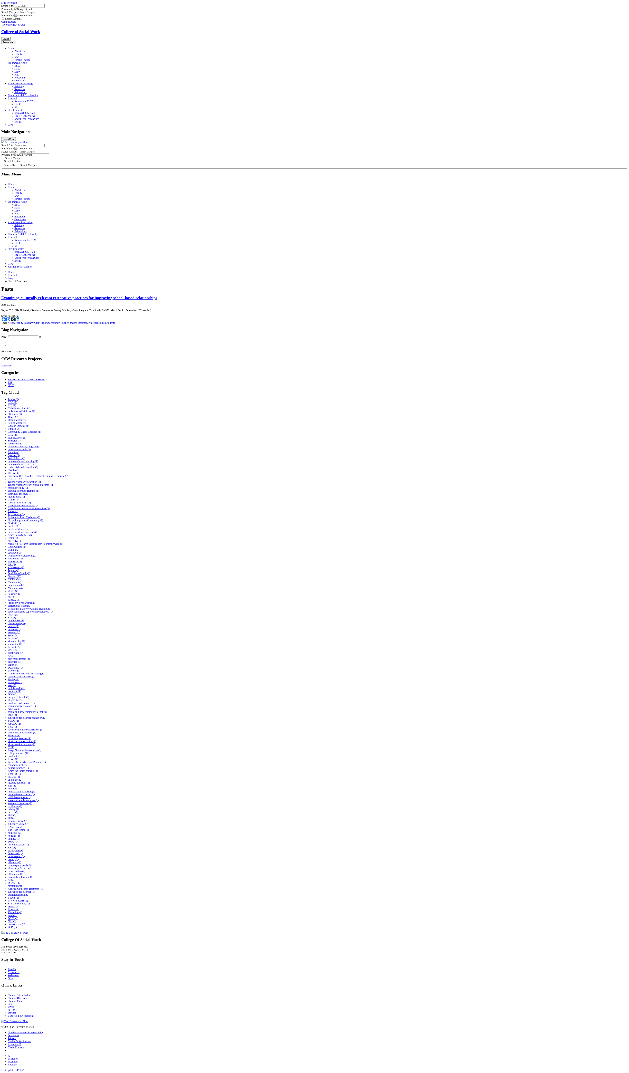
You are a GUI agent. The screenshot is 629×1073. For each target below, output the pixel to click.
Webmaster (13, 975)
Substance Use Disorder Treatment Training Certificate (38, 476)
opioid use (15, 779)
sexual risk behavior (20, 803)
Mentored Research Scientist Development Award (35, 543)
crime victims (16, 871)
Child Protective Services (23, 505)
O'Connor (15, 414)
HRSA (13, 473)
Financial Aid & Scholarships (23, 95)
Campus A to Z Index (19, 995)
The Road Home (18, 829)
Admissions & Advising (20, 83)
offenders (14, 862)
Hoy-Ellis (14, 700)
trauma (13, 499)
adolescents (15, 443)
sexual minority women (22, 706)
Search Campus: (9, 12)
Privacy (12, 1038)
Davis (13, 906)
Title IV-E (15, 561)
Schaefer (14, 440)
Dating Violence (18, 420)
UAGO (13, 650)
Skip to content (9, 2)
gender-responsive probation (24, 481)
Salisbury (14, 594)
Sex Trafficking (18, 529)
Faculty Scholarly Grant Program (32, 322)
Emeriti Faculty (22, 59)
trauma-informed (78, 322)
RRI (12, 847)
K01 (12, 405)
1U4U (13, 417)
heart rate (14, 691)
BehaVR (14, 773)
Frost (12, 714)
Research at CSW (23, 101)
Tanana (13, 909)
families (13, 838)
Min (12, 564)
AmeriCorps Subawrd (21, 535)
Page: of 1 (22, 336)
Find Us (12, 969)
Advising (19, 86)
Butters (13, 897)
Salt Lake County (19, 903)
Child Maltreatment (19, 408)
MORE (14, 579)
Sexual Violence (18, 423)
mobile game (16, 496)
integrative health (18, 697)
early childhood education (23, 467)
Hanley (13, 679)
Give (10, 124)
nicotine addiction (19, 782)
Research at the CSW (25, 240)
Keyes (11, 322)
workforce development (22, 555)
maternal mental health (21, 794)
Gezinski (14, 523)
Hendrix (14, 735)
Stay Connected (16, 110)
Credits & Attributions (19, 1041)
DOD (12, 694)
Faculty (18, 54)
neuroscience (16, 924)
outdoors (14, 629)
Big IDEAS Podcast (24, 116)
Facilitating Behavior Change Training (29, 608)
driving (13, 809)
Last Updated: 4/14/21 (12, 1070)
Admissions (20, 92)
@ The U (13, 1009)
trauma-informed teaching (23, 461)
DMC (13, 841)
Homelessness (17, 437)
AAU (12, 655)
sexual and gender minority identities (28, 711)
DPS (12, 818)
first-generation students (22, 732)
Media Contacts (16, 1047)
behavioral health (18, 894)
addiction (14, 661)
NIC (12, 596)
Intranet (12, 1012)
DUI (12, 815)
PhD (16, 74)
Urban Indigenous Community (25, 520)
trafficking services (19, 738)
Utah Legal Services (20, 868)
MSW (17, 71)
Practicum (19, 77)
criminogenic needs (19, 865)
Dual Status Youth (19, 573)
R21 (12, 785)
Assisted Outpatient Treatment (25, 888)
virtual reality (16, 641)
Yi (11, 747)
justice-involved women (22, 602)
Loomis (13, 452)
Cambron (14, 582)
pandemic (14, 756)
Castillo (13, 470)
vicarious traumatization (22, 741)
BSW (17, 65)
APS (12, 880)
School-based (16, 585)
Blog (10, 278)
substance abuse (18, 824)
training (13, 549)
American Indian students (101, 322)
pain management (19, 658)
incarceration (16, 856)
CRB (12, 434)
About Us (19, 51)
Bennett (13, 647)
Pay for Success (18, 900)
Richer (13, 511)
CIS (10, 1004)
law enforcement (18, 844)
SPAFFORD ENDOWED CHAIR (26, 379)
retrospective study (19, 449)
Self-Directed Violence (21, 411)
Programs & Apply (17, 62)
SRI (16, 107)
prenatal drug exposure (21, 791)
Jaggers (13, 570)
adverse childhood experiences (25, 729)
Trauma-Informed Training (23, 490)
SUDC (13, 720)
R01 (12, 617)
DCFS (13, 918)
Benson (13, 638)
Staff (16, 57)
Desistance (15, 667)
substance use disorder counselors (27, 717)
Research (12, 98)
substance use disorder (21, 891)
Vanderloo (15, 912)
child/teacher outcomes (21, 676)
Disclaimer (13, 1035)
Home (11, 184)
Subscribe (6, 365)
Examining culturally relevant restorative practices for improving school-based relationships (79, 298)
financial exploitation (20, 877)
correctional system (19, 605)
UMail (11, 1007)
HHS (17, 68)
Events (17, 121)
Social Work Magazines (26, 118)
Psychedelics (16, 514)
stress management (19, 502)
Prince (13, 664)
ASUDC (14, 723)
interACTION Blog (24, 113)
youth (12, 915)
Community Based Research (24, 431)
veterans (14, 632)
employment (16, 850)
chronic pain (17, 623)
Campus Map (15, 1001)
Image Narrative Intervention (24, 750)
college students (18, 753)
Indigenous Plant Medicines (24, 517)
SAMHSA (15, 826)
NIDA (13, 614)
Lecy (12, 726)
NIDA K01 (15, 540)
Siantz (13, 537)
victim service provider (21, 744)
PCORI (13, 788)
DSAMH (14, 882)
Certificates (20, 80)
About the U (14, 1044)
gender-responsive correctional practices (30, 484)
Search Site (10, 165)
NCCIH (14, 776)
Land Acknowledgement (20, 1015)
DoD (12, 927)
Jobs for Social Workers (20, 266)
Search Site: (7, 5)
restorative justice (60, 322)
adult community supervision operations (30, 611)
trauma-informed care (21, 464)
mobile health (16, 688)
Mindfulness (16, 588)
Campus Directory (17, 998)
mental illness (16, 885)
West (12, 635)
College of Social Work (20, 31)
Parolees (14, 670)
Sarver (13, 812)
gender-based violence (21, 703)
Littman (13, 428)
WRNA (13, 599)
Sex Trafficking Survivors (23, 532)
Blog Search (7, 351)
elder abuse (15, 874)
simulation (15, 644)
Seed (13, 526)
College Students (18, 425)
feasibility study (18, 487)
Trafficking (15, 652)
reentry (13, 859)
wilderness (15, 682)
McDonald (15, 558)
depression (15, 709)
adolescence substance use (23, 800)
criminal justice (17, 821)
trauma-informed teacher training (26, 673)
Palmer (13, 399)
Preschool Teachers (19, 493)
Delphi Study (16, 458)
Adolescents (16, 567)
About (11, 48)
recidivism (15, 806)
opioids (13, 626)
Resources (19, 89)
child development (19, 797)
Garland (14, 576)
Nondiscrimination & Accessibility (25, 1032)
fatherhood (15, 853)
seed (12, 685)
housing (14, 835)
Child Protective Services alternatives (29, 508)
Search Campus (28, 165)
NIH (12, 921)
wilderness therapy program (24, 446)
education (14, 552)
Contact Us (13, 972)
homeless (14, 832)
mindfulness (16, 620)
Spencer (14, 455)
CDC (12, 402)
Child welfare (17, 546)
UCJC (17, 104)
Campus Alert (8, 21)
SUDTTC (15, 479)
